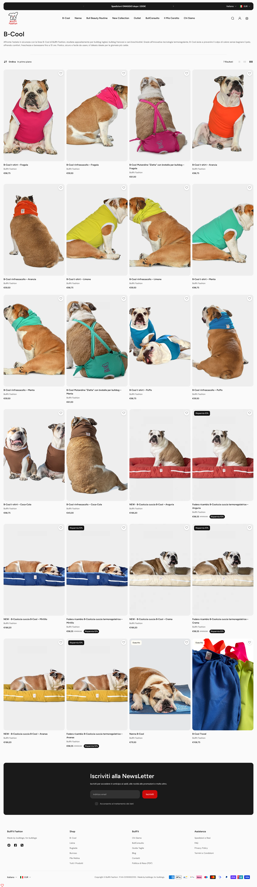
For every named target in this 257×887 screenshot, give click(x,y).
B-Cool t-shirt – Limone (78, 279)
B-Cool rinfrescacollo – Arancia (20, 279)
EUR (26, 877)
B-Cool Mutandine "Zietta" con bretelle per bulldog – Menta (93, 391)
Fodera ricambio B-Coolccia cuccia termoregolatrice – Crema (220, 621)
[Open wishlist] (2, 885)
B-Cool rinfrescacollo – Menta (19, 389)
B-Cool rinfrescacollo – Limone (145, 279)
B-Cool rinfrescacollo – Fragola (82, 164)
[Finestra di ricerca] (232, 18)
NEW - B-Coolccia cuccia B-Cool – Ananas (25, 733)
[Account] (239, 18)
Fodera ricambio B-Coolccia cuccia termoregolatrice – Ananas (94, 735)
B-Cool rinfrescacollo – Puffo (207, 389)
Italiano (10, 877)
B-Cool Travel (199, 733)
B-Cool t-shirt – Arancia (204, 164)
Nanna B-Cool (136, 733)
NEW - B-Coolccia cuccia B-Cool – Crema (150, 619)
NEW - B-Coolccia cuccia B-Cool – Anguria (151, 504)
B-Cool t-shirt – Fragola (16, 164)
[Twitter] (22, 845)
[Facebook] (15, 845)
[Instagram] (9, 845)
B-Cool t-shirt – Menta (204, 279)
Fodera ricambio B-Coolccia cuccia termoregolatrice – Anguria (220, 506)
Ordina (20, 61)
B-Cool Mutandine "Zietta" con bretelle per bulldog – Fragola (156, 166)
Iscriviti (150, 794)
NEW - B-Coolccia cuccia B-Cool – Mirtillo (25, 619)
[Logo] (13, 18)
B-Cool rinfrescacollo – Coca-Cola (84, 504)
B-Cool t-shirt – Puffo (140, 389)
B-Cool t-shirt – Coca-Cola (17, 504)
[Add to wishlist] (60, 73)
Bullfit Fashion (10, 169)
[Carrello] (246, 18)
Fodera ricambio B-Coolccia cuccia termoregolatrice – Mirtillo (94, 621)
